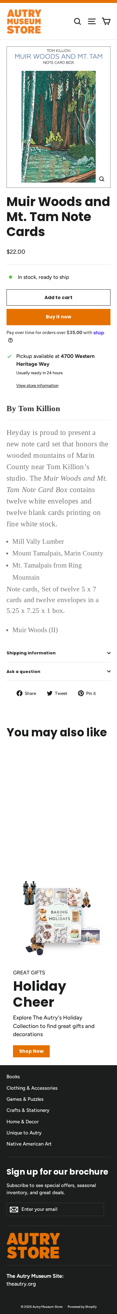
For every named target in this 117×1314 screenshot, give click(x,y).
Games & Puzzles (25, 1099)
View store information (37, 385)
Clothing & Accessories (32, 1088)
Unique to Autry (24, 1133)
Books (13, 1077)
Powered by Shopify (82, 1307)
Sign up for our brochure (57, 1171)
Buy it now (58, 316)
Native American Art (29, 1144)
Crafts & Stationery (27, 1110)
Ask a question (23, 671)
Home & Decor (22, 1122)
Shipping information (31, 653)
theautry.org (21, 1284)
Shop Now (31, 1051)
